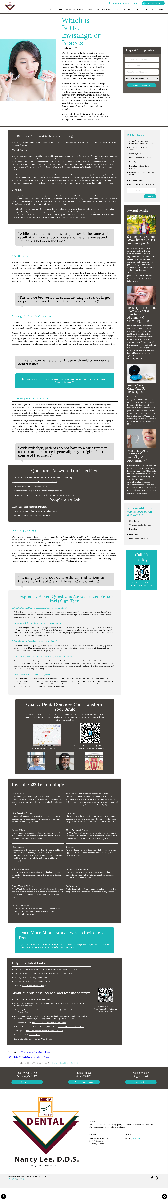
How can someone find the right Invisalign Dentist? (36, 511)
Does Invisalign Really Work (140, 158)
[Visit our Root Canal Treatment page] (94, 770)
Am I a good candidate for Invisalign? (30, 507)
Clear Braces (134, 521)
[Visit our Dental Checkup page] (36, 770)
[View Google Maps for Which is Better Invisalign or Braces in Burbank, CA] (47, 746)
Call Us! (154, 3)
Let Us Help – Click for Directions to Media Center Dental (47, 748)
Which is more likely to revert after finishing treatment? (38, 491)
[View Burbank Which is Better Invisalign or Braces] (28, 100)
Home (51, 9)
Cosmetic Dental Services (140, 525)
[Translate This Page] (164, 1196)
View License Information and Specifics (49, 1022)
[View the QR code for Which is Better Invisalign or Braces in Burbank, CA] (90, 742)
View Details (34, 1035)
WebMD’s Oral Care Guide (33, 985)
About (60, 9)
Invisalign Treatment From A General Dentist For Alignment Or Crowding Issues (141, 314)
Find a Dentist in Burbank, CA (141, 184)
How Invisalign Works (34, 977)
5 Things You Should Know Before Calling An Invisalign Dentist (141, 240)
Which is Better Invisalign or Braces (36, 1052)
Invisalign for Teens (137, 162)
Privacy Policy (12, 1179)
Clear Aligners (135, 154)
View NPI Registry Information (71, 1027)
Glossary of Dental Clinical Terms (58, 969)
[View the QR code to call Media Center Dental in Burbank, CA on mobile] (142, 579)
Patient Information (74, 9)
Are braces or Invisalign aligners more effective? (35, 482)
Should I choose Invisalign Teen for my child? (34, 515)
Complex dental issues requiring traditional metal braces (36, 333)
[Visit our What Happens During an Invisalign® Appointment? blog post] (141, 448)
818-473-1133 (50, 947)
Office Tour (133, 9)
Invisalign (133, 529)
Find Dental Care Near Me (140, 539)
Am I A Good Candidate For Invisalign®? (137, 388)
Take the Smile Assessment (36, 981)
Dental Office (135, 534)
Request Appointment (84, 1082)
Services (89, 9)
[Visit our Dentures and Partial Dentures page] (65, 770)
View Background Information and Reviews (44, 1031)
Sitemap (21, 1179)
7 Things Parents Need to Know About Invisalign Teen (141, 142)
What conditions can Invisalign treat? (30, 486)
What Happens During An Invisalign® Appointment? (137, 455)
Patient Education (104, 9)
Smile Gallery (157, 9)
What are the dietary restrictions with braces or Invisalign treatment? (44, 495)
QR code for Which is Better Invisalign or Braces (28, 1057)
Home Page (63, 973)
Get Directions (27, 1082)
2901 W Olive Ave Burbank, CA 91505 (124, 3)
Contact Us (120, 9)
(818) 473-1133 (70, 119)
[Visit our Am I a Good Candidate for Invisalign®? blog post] (141, 382)
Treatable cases (78, 322)
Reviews (144, 9)
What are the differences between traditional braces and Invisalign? (44, 477)
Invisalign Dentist (136, 180)
